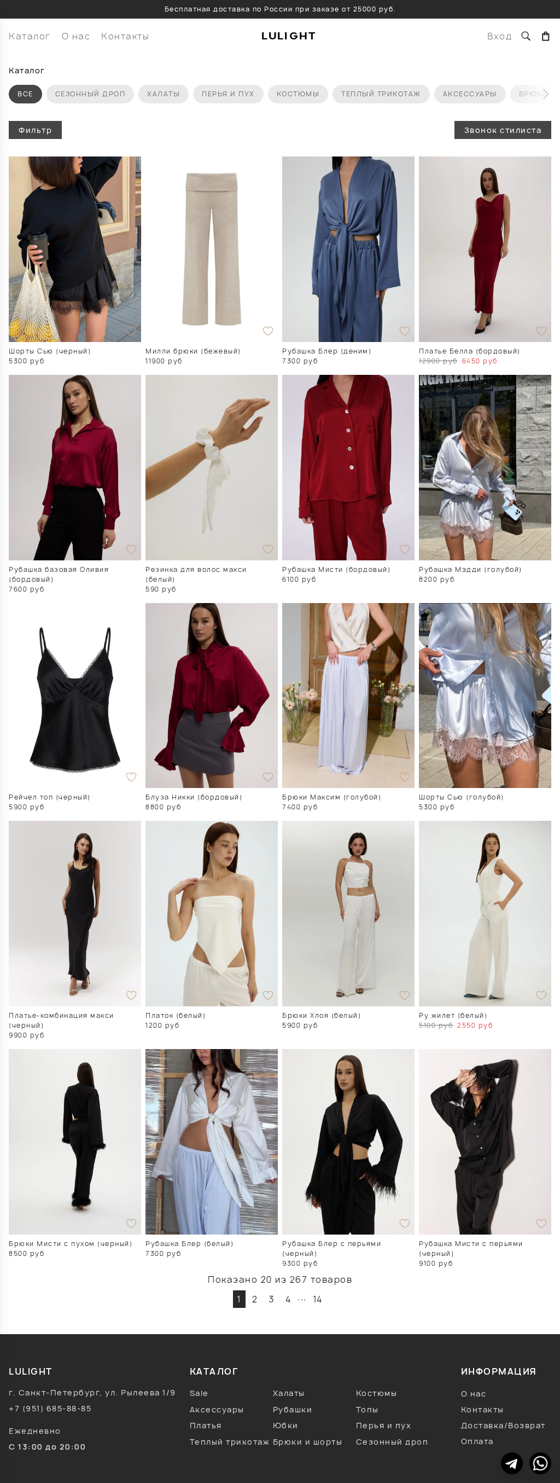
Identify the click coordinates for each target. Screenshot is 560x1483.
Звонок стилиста (503, 130)
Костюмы (298, 94)
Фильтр (35, 130)
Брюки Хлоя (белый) (321, 1015)
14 (318, 1299)
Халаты (163, 94)
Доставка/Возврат (503, 1425)
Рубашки (293, 1409)
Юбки (286, 1425)
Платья (206, 1425)
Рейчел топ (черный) (50, 797)
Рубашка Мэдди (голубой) (470, 569)
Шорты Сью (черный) (50, 351)
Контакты (125, 36)
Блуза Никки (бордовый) (193, 797)
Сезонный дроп (90, 94)
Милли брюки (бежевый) (193, 351)
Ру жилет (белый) (453, 1015)
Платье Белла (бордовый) (470, 351)
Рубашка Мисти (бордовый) (336, 569)
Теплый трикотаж (381, 94)
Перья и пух (228, 94)
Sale (199, 1393)
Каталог (30, 36)
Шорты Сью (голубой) (461, 797)
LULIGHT (289, 36)
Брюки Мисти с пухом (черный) (70, 1243)
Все (25, 94)
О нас (76, 36)
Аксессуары (470, 94)
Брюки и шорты (308, 1441)
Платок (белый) (175, 1015)
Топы (367, 1409)
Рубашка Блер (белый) (189, 1243)
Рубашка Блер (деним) (326, 351)
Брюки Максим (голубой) (331, 797)
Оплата (477, 1441)
